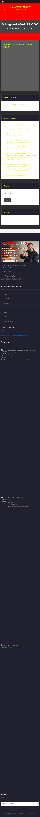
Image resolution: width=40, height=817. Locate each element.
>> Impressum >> (6, 335)
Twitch (5, 312)
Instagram (6, 303)
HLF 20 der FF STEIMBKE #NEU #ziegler (18, 129)
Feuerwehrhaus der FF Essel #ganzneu (17, 170)
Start (8, 29)
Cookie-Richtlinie (8, 321)
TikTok (5, 307)
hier (11, 271)
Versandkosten (14, 356)
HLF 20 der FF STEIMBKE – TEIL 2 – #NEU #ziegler (21, 125)
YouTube (5, 294)
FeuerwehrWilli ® (20, 6)
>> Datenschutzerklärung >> (20, 335)
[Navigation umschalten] (20, 15)
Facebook (6, 299)
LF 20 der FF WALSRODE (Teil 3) (15, 175)
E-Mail (5, 316)
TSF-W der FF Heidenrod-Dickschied (16, 153)
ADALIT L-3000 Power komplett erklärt (22, 29)
